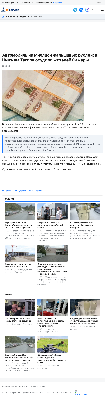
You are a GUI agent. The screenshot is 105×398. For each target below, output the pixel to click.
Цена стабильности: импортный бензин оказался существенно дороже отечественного (50, 322)
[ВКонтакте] (81, 9)
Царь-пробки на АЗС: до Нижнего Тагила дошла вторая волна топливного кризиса (19, 225)
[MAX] (87, 9)
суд (15, 190)
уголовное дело (26, 190)
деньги (39, 190)
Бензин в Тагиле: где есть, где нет (24, 16)
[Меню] (102, 10)
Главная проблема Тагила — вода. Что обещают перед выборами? (83, 225)
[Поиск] (93, 9)
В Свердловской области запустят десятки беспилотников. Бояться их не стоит (51, 359)
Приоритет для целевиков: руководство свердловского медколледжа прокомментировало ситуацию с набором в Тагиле (52, 269)
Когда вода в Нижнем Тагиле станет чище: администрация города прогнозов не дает (84, 320)
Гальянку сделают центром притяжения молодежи (18, 265)
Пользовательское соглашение (57, 392)
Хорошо (99, 3)
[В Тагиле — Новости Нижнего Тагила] (34, 10)
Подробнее (57, 3)
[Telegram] (75, 9)
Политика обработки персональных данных (21, 392)
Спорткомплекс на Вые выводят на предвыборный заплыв (50, 225)
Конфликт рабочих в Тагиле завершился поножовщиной (18, 319)
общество (6, 190)
